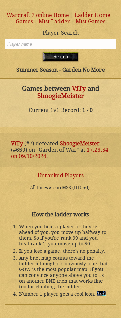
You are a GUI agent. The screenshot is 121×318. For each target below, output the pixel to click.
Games (24, 21)
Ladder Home (92, 15)
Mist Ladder (54, 21)
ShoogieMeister (60, 96)
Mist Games (90, 21)
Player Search (61, 33)
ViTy (79, 88)
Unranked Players (61, 175)
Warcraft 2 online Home (38, 15)
